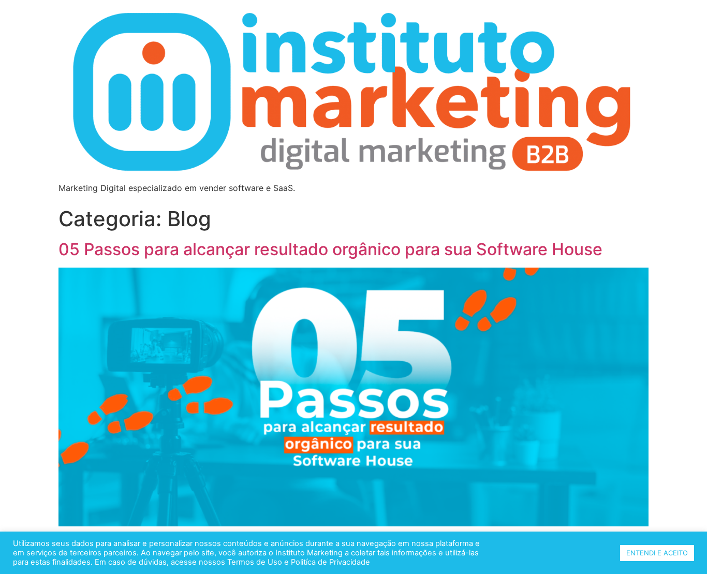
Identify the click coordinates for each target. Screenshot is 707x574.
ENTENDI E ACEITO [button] (657, 553)
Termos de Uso (253, 562)
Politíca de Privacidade (330, 562)
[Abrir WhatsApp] (681, 548)
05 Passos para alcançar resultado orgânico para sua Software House (330, 249)
